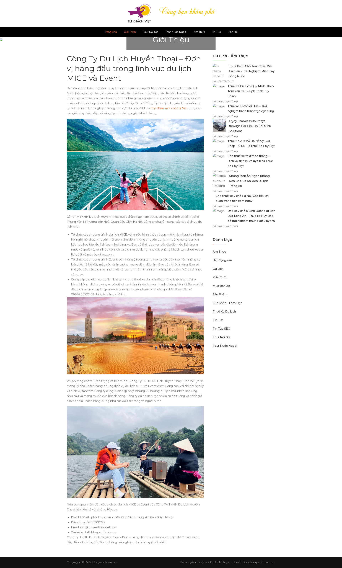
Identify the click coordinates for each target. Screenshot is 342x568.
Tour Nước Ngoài (175, 31)
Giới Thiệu (130, 31)
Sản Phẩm (220, 294)
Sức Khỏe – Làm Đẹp (227, 303)
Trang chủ (111, 31)
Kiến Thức (220, 277)
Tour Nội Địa (150, 31)
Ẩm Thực (199, 31)
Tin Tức (216, 31)
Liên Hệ (232, 31)
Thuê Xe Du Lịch (224, 311)
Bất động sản (222, 260)
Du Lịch (218, 268)
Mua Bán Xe (221, 286)
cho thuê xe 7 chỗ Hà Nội (168, 108)
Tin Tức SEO (221, 328)
